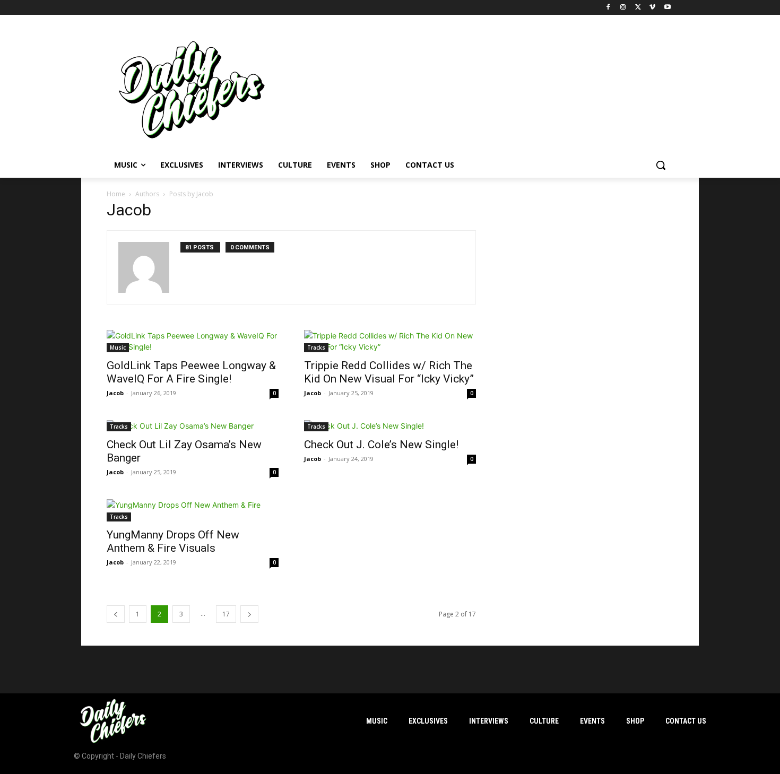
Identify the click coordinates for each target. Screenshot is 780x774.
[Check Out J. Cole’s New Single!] (390, 425)
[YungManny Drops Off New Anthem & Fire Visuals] (193, 510)
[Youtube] (667, 8)
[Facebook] (608, 8)
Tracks (316, 347)
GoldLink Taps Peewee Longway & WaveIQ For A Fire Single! (191, 372)
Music (118, 347)
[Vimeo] (652, 8)
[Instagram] (623, 8)
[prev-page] (116, 614)
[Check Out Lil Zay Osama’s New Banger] (193, 425)
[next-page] (249, 614)
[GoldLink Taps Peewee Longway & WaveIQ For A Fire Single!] (193, 341)
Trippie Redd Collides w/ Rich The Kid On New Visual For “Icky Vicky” (389, 372)
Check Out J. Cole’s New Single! (381, 444)
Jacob (115, 393)
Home (116, 193)
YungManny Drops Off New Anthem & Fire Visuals (173, 541)
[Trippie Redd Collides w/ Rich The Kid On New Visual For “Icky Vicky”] (390, 341)
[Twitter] (638, 8)
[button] (660, 165)
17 (226, 614)
